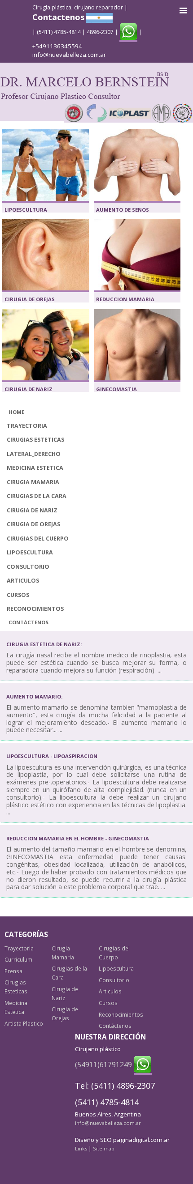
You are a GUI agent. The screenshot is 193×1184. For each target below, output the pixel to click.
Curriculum (18, 959)
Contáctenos (28, 622)
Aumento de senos (122, 209)
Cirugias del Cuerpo (38, 538)
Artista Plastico (23, 1023)
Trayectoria (27, 426)
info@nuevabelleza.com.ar (69, 55)
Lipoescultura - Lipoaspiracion (51, 756)
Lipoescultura (25, 209)
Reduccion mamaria (125, 299)
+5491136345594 (57, 46)
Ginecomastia (116, 389)
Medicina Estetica (35, 468)
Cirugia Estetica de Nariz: (44, 644)
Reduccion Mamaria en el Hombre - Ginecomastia (77, 838)
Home (16, 412)
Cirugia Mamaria (33, 482)
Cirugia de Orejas (33, 524)
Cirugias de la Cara (36, 496)
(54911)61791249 (103, 1064)
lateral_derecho (34, 454)
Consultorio (28, 567)
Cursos (18, 595)
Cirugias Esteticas (35, 439)
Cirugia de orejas (29, 299)
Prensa (13, 971)
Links (81, 1148)
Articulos (23, 580)
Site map (103, 1148)
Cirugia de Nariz (28, 389)
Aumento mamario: (34, 696)
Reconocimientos (35, 609)
